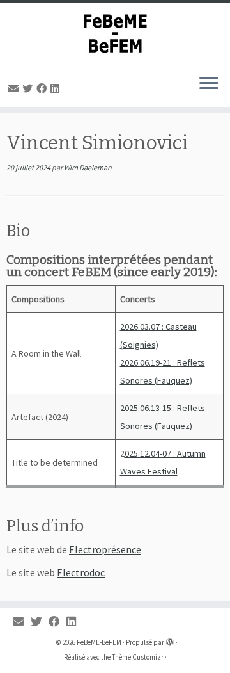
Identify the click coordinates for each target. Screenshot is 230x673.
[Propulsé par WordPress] (169, 639)
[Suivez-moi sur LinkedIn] (56, 88)
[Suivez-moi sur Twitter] (29, 88)
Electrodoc (81, 572)
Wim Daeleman (88, 167)
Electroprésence (105, 549)
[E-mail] (15, 88)
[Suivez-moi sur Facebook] (43, 88)
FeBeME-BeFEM (99, 642)
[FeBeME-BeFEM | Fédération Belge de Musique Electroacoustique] (115, 34)
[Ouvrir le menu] (208, 83)
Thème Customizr (138, 657)
